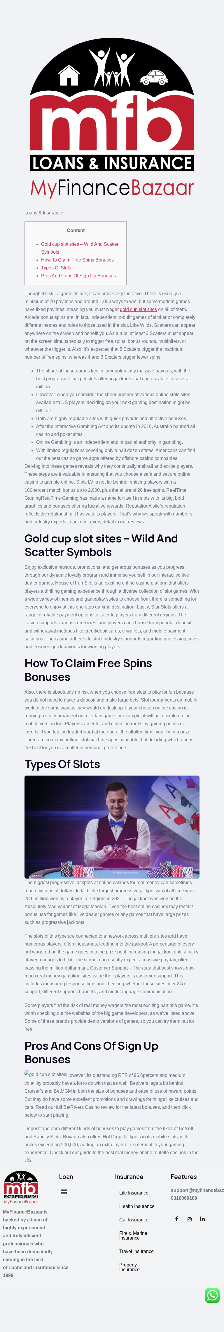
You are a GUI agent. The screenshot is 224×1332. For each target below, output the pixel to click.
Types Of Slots (56, 267)
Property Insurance (129, 1267)
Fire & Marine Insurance (133, 1235)
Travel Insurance (136, 1251)
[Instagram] (189, 1219)
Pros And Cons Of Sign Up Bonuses (78, 275)
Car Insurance (133, 1219)
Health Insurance (137, 1206)
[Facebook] (176, 1219)
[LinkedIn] (202, 1219)
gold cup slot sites (138, 309)
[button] (64, 1191)
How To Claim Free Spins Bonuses (77, 259)
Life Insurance (133, 1192)
